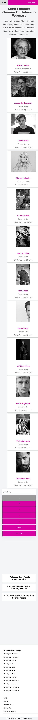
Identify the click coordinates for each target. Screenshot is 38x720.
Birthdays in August (10, 677)
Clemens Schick (23, 479)
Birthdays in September (11, 680)
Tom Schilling (23, 253)
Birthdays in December (11, 690)
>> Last (19, 533)
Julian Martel (23, 141)
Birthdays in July (9, 674)
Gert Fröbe (23, 291)
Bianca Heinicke (23, 178)
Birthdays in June (9, 670)
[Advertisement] (19, 555)
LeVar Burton (23, 216)
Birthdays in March (10, 660)
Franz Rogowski (23, 403)
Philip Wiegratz (23, 441)
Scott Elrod (23, 328)
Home (6, 701)
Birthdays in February (11, 657)
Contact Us (7, 708)
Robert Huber (23, 65)
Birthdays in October (10, 684)
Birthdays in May (9, 667)
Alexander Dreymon (23, 103)
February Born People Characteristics (20, 578)
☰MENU (32, 2)
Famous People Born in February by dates (20, 587)
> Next (19, 528)
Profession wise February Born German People (20, 597)
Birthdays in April (9, 664)
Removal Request (10, 711)
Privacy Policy (8, 704)
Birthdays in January (10, 654)
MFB (4, 2)
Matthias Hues (23, 366)
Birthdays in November (11, 687)
